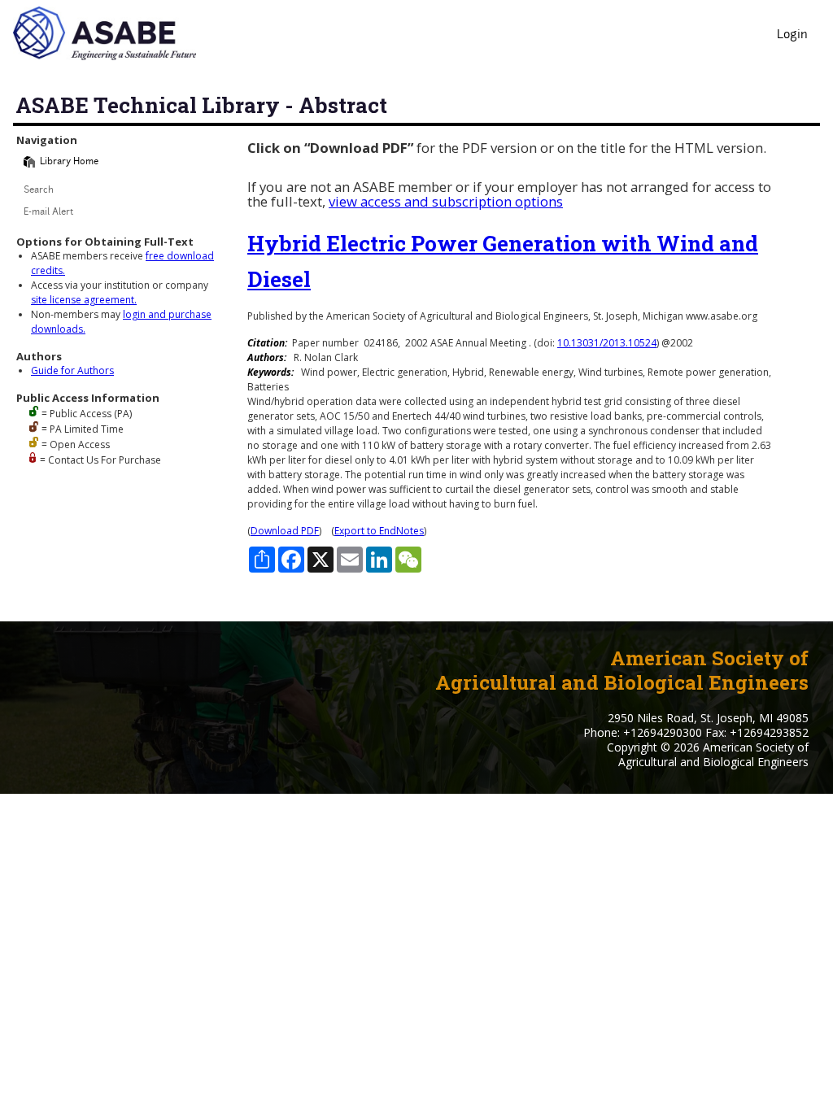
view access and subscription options (446, 201)
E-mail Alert (48, 212)
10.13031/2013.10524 (606, 343)
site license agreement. (84, 300)
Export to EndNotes (379, 531)
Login (792, 35)
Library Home (69, 162)
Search (39, 190)
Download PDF (285, 531)
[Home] (29, 162)
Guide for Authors (72, 370)
